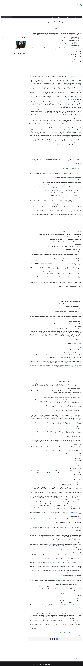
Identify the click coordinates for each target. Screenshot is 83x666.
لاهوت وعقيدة (67, 17)
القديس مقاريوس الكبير (17, 48)
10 (64, 632)
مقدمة (73, 635)
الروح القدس (61, 187)
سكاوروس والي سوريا (23, 51)
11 (62, 632)
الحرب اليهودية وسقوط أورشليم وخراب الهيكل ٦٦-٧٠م (19, 53)
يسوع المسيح (73, 168)
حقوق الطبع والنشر (41, 664)
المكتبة (45, 17)
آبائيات (63, 17)
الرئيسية (80, 17)
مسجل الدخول (76, 658)
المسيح (31, 104)
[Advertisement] (28, 9)
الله (65, 43)
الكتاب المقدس (74, 17)
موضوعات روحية (57, 17)
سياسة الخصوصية (47, 664)
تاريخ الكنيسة (50, 17)
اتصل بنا (34, 664)
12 (60, 632)
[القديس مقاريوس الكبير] (21, 47)
